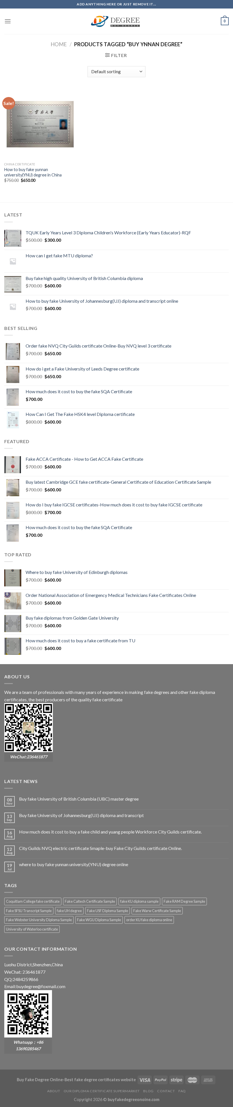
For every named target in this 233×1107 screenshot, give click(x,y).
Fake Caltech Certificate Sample (90, 901)
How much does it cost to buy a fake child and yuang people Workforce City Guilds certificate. (110, 831)
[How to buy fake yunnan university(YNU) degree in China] (39, 124)
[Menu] (7, 21)
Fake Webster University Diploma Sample (39, 919)
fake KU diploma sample (139, 901)
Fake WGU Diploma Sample (99, 919)
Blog (148, 1091)
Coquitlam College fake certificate (33, 901)
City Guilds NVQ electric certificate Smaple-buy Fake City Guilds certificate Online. (100, 848)
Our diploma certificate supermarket (102, 1091)
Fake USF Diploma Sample (107, 910)
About (53, 1091)
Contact (166, 1091)
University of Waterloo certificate (32, 929)
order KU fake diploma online (149, 919)
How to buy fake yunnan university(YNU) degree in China (33, 172)
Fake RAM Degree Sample (184, 901)
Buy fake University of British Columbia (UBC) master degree (79, 798)
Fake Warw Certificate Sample (157, 910)
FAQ (182, 1091)
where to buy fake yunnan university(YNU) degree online (73, 864)
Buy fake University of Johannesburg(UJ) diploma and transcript (81, 815)
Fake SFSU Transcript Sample (29, 910)
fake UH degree (69, 910)
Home (59, 44)
